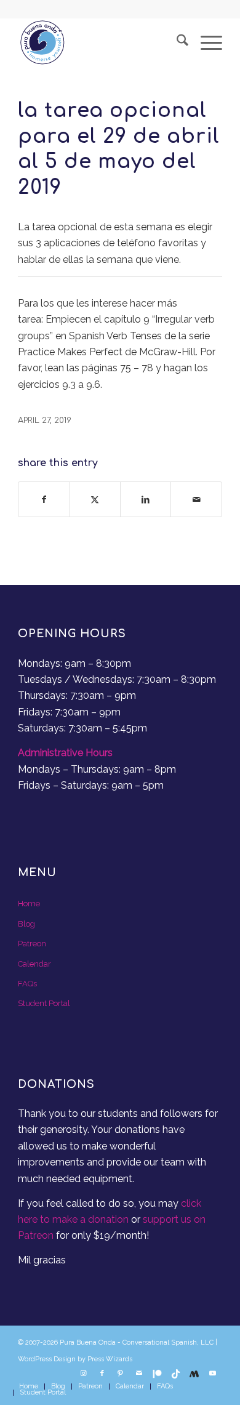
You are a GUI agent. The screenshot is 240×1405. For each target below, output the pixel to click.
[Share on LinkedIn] (145, 499)
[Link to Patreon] (157, 1373)
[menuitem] (176, 42)
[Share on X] (95, 499)
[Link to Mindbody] (194, 1373)
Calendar (34, 963)
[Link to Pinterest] (120, 1373)
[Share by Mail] (196, 499)
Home (29, 903)
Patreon (32, 943)
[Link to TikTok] (176, 1373)
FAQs (27, 983)
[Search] (176, 42)
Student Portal (44, 1003)
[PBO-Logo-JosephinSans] (99, 42)
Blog (26, 923)
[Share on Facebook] (43, 499)
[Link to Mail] (139, 1373)
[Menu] (205, 42)
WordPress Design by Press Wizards (75, 1359)
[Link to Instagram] (83, 1373)
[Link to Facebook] (102, 1373)
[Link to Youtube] (213, 1373)
